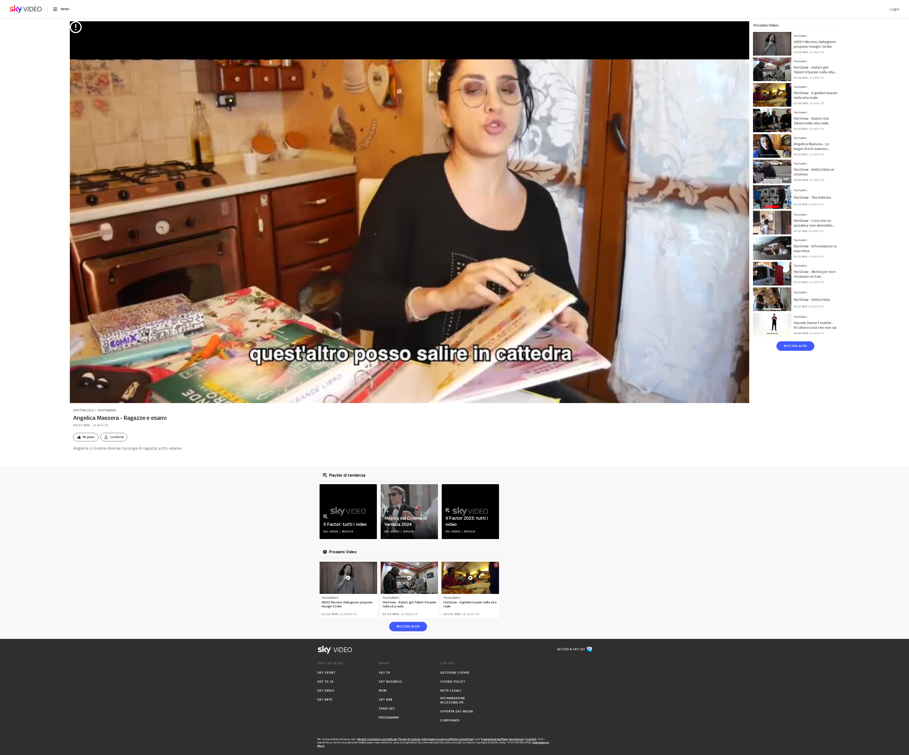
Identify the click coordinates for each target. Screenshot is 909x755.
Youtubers (107, 410)
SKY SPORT (326, 672)
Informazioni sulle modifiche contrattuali (448, 739)
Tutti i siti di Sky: (330, 663)
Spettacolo (83, 410)
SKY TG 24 (325, 681)
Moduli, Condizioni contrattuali (377, 739)
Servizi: (384, 663)
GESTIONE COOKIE (455, 672)
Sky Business (390, 681)
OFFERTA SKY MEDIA (456, 711)
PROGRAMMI (389, 717)
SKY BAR (385, 699)
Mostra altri (795, 346)
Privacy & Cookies (409, 739)
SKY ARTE (325, 699)
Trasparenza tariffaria (494, 739)
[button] (85, 437)
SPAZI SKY (387, 708)
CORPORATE (450, 720)
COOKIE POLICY (452, 681)
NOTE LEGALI (450, 690)
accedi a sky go (571, 649)
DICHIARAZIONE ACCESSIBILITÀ (452, 700)
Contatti (531, 739)
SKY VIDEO (325, 690)
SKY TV (384, 672)
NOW (383, 690)
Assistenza (516, 739)
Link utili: (447, 663)
